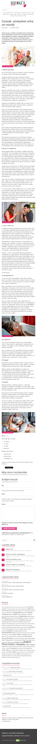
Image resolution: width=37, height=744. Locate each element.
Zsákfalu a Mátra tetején (12, 698)
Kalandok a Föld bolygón (12, 569)
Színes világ (5, 650)
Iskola (20, 625)
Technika (33, 650)
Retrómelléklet (5, 642)
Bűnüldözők (23, 612)
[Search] (34, 540)
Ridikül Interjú (19, 642)
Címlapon (29, 612)
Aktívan (26, 609)
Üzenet (3, 504)
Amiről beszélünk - (6, 14)
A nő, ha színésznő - (16, 12)
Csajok (15, 614)
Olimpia (25, 638)
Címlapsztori (5, 614)
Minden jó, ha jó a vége (6, 636)
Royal (6, 646)
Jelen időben (14, 627)
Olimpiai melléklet (31, 638)
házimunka (13, 462)
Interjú (13, 625)
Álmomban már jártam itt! (7, 593)
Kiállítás (21, 629)
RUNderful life (10, 646)
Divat (15, 616)
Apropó (9, 610)
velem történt (14, 655)
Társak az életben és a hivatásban (15, 564)
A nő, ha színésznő (23, 607)
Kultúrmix (13, 632)
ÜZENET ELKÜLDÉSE (9, 528)
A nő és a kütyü (15, 607)
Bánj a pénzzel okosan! (9, 693)
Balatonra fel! (9, 549)
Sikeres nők (16, 646)
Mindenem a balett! (15, 667)
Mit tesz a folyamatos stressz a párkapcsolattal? (13, 586)
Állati (29, 609)
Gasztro (22, 620)
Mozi (13, 636)
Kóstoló (9, 631)
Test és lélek (12, 652)
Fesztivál (15, 620)
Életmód (32, 616)
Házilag (24, 621)
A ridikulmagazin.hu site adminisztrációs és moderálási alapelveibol (15, 532)
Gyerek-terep (28, 620)
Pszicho (24, 640)
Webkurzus (29, 655)
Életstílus (4, 618)
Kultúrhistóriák (6, 633)
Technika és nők (5, 652)
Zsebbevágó (12, 657)
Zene (9, 657)
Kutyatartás (18, 632)
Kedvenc (32, 627)
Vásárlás (9, 655)
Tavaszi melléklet (27, 650)
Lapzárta (10, 634)
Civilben (10, 614)
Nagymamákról (21, 636)
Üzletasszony (4, 657)
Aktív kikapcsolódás (20, 609)
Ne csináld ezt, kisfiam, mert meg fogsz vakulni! (13, 589)
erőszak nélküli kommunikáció (22, 462)
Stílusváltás (23, 646)
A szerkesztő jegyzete (11, 609)
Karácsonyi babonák (25, 627)
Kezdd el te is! (17, 629)
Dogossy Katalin (15, 27)
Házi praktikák (19, 621)
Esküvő (25, 15)
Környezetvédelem (31, 632)
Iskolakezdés (24, 625)
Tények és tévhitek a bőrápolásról (15, 554)
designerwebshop (5, 616)
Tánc (10, 650)
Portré (13, 640)
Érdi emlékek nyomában (12, 679)
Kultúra (25, 631)
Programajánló (18, 640)
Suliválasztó (28, 646)
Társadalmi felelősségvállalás (17, 650)
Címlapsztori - (19, 14)
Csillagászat (29, 614)
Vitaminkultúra (24, 655)
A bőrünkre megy (7, 675)
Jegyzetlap (8, 627)
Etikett (16, 618)
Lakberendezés (5, 634)
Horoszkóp (17, 623)
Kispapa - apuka (27, 629)
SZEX (31, 648)
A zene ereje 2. (10, 683)
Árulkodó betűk (30, 610)
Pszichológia (28, 640)
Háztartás (28, 621)
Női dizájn (9, 638)
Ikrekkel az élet (7, 706)
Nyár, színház (21, 638)
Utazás (18, 654)
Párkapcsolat (8, 640)
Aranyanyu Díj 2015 (22, 610)
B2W (7, 612)
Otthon (3, 640)
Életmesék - (17, 15)
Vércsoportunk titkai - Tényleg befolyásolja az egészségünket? (16, 582)
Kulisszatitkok (15, 631)
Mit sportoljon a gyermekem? (16, 688)
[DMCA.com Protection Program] (21, 740)
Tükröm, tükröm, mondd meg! (15, 671)
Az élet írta (4, 612)
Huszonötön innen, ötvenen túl (25, 623)
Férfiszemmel (9, 620)
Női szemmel (15, 638)
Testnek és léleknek (20, 652)
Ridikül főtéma (11, 642)
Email (3, 494)
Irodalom (17, 625)
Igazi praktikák (9, 625)
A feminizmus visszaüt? (12, 702)
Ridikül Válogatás (17, 644)
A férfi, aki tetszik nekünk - (7, 12)
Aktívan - (30, 12)
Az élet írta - (12, 14)
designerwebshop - (30, 14)
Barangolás (17, 612)
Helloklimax (4, 623)
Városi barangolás (24, 654)
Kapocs (19, 627)
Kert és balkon (5, 629)
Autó (34, 610)
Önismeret (18, 657)
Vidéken (19, 655)
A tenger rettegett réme (7, 597)
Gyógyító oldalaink (12, 621)
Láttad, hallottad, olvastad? (19, 634)
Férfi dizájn (25, 618)
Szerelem (20, 648)
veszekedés (8, 462)
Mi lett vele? (29, 634)
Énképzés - (21, 15)
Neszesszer (28, 636)
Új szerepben (13, 654)
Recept (33, 640)
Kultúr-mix (21, 631)
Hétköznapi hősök (10, 623)
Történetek (8, 654)
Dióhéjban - (13, 15)
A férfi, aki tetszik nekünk (7, 607)
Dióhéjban (11, 616)
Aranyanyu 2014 (14, 610)
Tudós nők (27, 652)
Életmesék (28, 616)
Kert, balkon (11, 629)
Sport (20, 646)
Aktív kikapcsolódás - (24, 12)
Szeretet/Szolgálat (25, 648)
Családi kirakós (23, 614)
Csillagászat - (24, 14)
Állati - (33, 12)
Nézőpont (4, 638)
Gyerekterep (5, 621)
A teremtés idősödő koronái (13, 559)
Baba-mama (11, 612)
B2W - (15, 14)
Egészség (23, 616)
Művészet (16, 636)
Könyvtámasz (24, 632)
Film (18, 620)
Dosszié (18, 616)
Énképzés (9, 618)
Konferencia (4, 631)
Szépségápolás (13, 648)
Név (3, 485)
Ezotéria (20, 618)
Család (18, 614)
